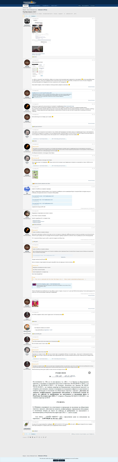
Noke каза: (35, 265)
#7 (94, 144)
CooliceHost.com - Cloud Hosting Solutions (40, 138)
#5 (94, 114)
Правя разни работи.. (37, 220)
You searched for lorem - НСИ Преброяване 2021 (43, 196)
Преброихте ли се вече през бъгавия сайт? (42, 92)
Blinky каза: (35, 146)
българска (55, 13)
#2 (94, 60)
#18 (94, 347)
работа (75, 13)
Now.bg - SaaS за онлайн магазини (38, 53)
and (38, 126)
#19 (94, 361)
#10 (94, 186)
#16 (94, 324)
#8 (94, 155)
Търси (30, 7)
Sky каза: (34, 230)
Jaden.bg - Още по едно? (36, 54)
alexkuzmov (26, 13)
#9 (94, 168)
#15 (94, 312)
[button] (41, 5)
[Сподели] (92, 18)
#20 (94, 421)
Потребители (46, 5)
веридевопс (60, 13)
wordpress (40, 13)
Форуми (26, 5)
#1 (94, 18)
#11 (94, 210)
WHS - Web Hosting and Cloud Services (58, 138)
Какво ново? (54, 5)
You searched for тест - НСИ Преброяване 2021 (43, 203)
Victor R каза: (35, 158)
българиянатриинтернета (48, 13)
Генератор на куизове (37, 222)
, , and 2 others (42, 183)
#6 (94, 129)
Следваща (33, 16)
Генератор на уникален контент (38, 221)
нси (64, 13)
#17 (94, 336)
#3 (94, 90)
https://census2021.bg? (69, 106)
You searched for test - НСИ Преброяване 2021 (43, 199)
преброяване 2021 (69, 13)
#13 (94, 244)
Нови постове (25, 7)
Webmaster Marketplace (35, 5)
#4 (94, 104)
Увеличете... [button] (63, 257)
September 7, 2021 (48, 330)
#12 (94, 227)
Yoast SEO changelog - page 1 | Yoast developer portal (48, 284)
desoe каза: (35, 339)
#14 (94, 299)
